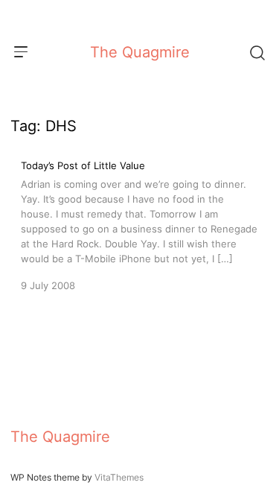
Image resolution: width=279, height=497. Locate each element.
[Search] (256, 52)
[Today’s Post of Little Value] (139, 224)
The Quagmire (140, 52)
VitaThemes (119, 477)
